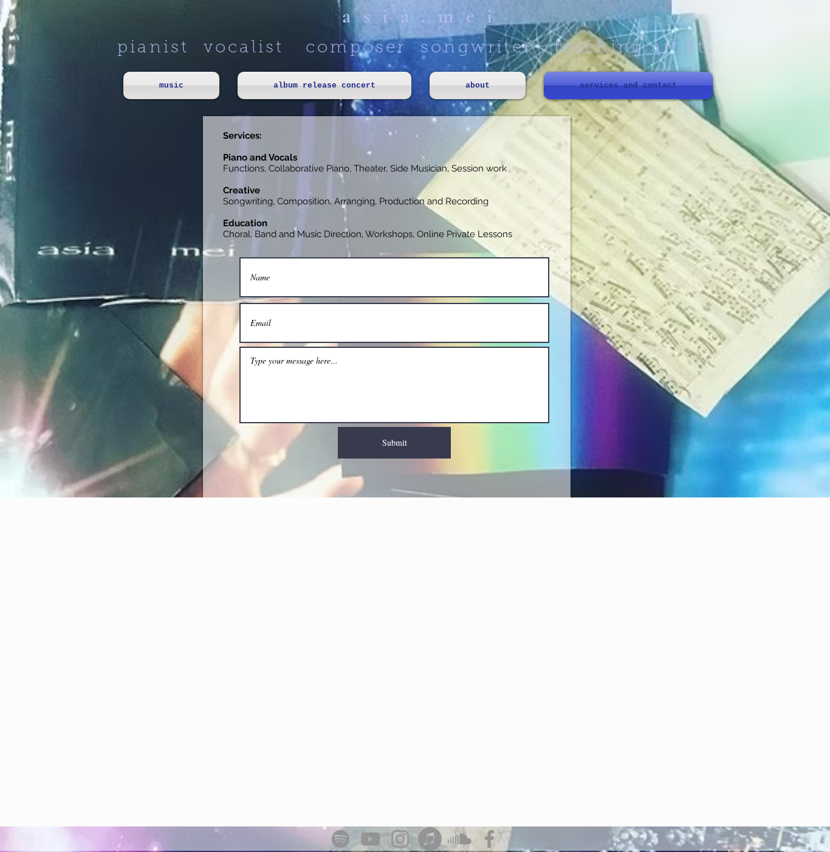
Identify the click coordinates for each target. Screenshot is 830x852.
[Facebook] (489, 839)
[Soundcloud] (460, 839)
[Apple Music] (430, 839)
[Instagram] (400, 839)
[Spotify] (340, 839)
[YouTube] (370, 839)
